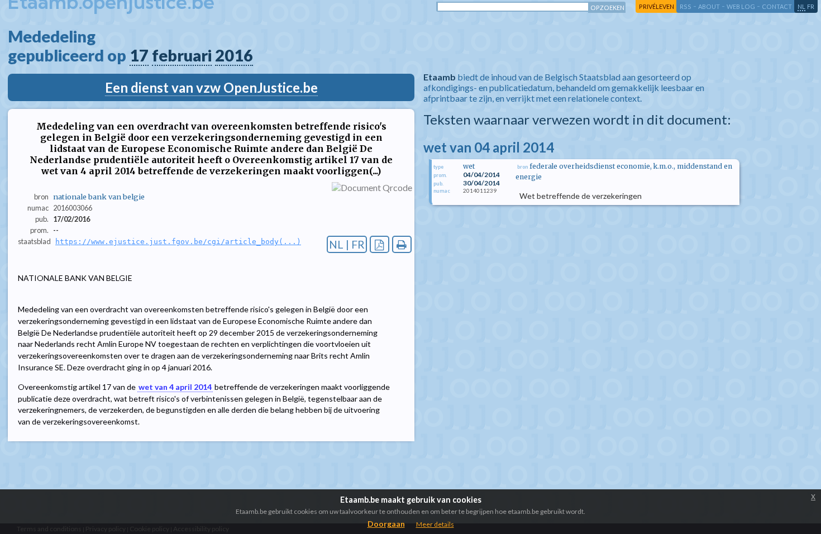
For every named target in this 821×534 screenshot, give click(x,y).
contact (777, 6)
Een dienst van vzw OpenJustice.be (211, 87)
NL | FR (347, 244)
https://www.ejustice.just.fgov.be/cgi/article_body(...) (178, 241)
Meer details (435, 524)
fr (810, 6)
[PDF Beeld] (379, 244)
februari (182, 55)
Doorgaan (386, 523)
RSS (685, 6)
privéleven (656, 6)
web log (741, 6)
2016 (234, 55)
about (709, 6)
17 (139, 55)
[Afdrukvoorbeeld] (402, 244)
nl (801, 6)
